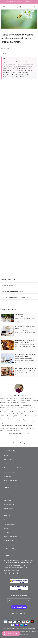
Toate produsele (8, 508)
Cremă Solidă (7, 500)
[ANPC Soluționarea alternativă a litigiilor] (19, 581)
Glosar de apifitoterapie (10, 480)
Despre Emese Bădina (10, 524)
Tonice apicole (8, 492)
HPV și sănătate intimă (10, 459)
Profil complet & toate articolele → (19, 433)
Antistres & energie (9, 472)
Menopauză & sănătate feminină (13, 468)
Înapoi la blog (20, 443)
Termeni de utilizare (20, 631)
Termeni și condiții (9, 545)
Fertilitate (7, 464)
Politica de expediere (31, 631)
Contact (6, 528)
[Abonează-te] (29, 600)
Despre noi (7, 520)
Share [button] (4, 53)
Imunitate (6, 455)
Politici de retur (8, 540)
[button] (4, 6)
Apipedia (6, 532)
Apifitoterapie (8, 476)
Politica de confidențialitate (29, 628)
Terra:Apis (9, 628)
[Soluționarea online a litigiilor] (19, 588)
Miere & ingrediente (9, 504)
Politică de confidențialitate (12, 549)
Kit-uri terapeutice (9, 496)
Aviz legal (26, 634)
